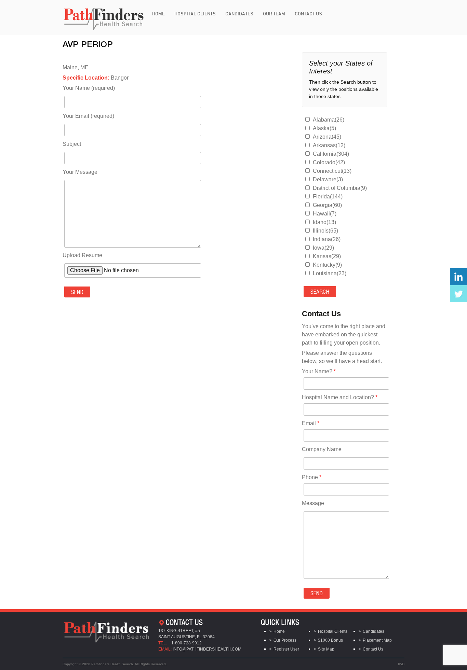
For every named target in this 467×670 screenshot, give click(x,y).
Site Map (326, 649)
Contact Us (308, 13)
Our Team (274, 13)
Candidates (239, 13)
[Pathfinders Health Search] (104, 17)
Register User (286, 649)
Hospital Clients (195, 13)
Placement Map (377, 640)
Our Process (284, 640)
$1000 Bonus (330, 640)
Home (158, 13)
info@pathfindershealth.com (207, 649)
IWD (401, 664)
